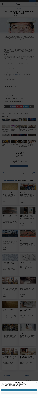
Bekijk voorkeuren (19, 395)
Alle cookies (19, 390)
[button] (36, 382)
